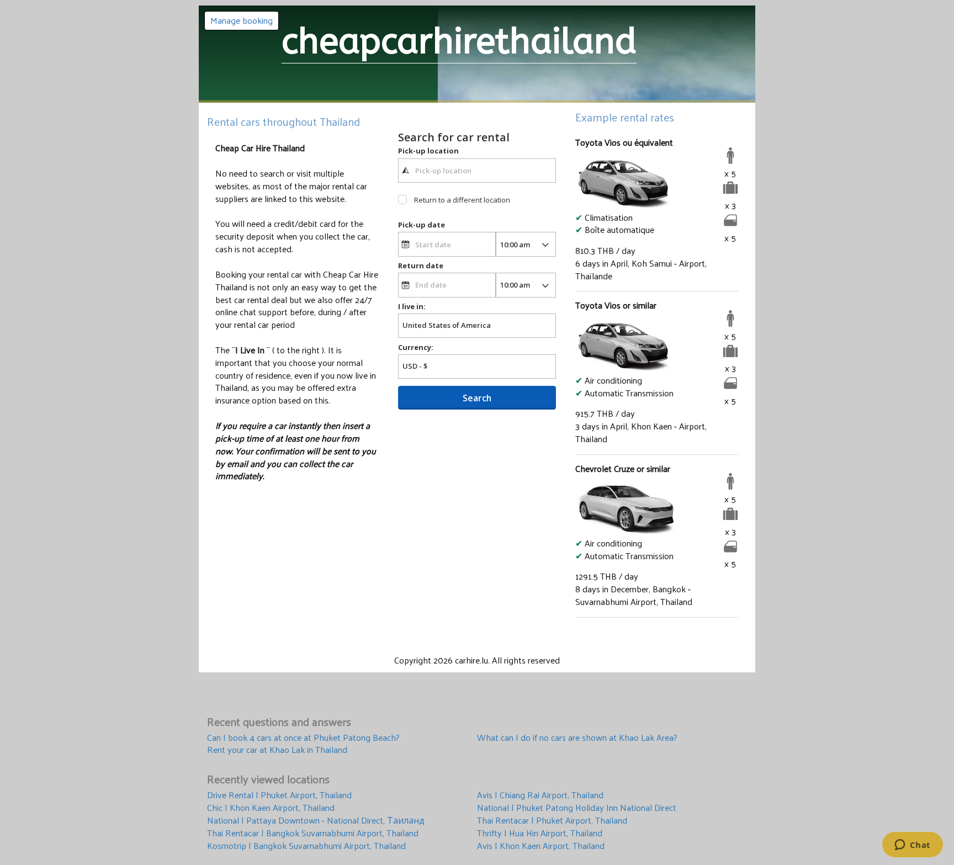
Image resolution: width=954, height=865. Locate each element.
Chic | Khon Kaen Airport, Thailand (271, 808)
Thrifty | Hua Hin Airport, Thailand (539, 833)
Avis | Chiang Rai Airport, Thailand (540, 795)
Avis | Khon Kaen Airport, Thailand (541, 846)
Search (477, 398)
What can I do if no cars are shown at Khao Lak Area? (577, 737)
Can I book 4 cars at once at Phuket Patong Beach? (303, 737)
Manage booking (241, 20)
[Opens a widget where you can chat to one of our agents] (912, 845)
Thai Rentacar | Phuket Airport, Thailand (552, 820)
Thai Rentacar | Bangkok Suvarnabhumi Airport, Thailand (312, 833)
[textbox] (477, 170)
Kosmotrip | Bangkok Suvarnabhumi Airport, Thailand (306, 846)
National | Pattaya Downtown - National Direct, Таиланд (316, 820)
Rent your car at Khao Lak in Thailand (277, 750)
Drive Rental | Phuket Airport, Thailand (279, 795)
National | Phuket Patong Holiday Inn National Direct (576, 808)
